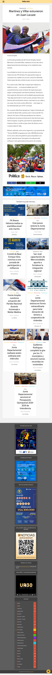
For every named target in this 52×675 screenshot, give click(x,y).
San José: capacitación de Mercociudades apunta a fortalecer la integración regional (38, 264)
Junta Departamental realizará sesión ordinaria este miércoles (14, 355)
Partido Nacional (44, 219)
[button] (26, 587)
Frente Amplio (30, 8)
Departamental (22, 8)
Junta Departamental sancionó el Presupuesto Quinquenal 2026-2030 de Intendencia (25, 401)
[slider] (25, 596)
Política (37, 222)
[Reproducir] (17, 596)
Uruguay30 (31, 673)
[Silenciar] (32, 596)
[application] (26, 587)
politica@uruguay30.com (25, 568)
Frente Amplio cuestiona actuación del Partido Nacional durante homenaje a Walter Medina (14, 305)
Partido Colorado (37, 219)
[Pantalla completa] (34, 596)
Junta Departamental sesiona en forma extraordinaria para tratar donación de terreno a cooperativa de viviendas (38, 311)
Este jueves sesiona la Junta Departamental (37, 228)
